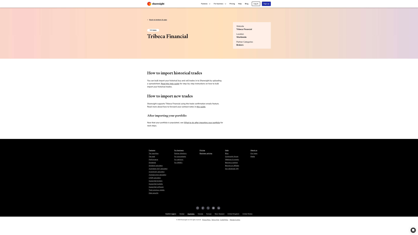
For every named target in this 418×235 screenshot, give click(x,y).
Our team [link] (253, 153)
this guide (201, 106)
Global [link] (182, 214)
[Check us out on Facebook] (203, 208)
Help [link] (240, 4)
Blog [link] (246, 4)
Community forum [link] (231, 156)
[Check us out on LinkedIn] (218, 208)
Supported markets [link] (156, 184)
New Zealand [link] (219, 214)
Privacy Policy (206, 220)
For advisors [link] (178, 160)
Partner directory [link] (180, 153)
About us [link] (253, 150)
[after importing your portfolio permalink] (146, 115)
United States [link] (248, 214)
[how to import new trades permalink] (146, 96)
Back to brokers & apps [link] (158, 20)
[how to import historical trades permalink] (146, 73)
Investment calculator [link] (157, 172)
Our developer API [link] (232, 169)
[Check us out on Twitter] (208, 208)
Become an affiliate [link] (232, 166)
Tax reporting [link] (153, 153)
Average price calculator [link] (157, 175)
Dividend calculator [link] (156, 166)
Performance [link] (153, 160)
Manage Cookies (235, 220)
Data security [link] (153, 193)
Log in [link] (256, 4)
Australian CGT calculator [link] (158, 169)
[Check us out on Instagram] (197, 208)
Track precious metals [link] (157, 190)
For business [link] (179, 150)
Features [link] (152, 150)
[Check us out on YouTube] (213, 208)
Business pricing (206, 153)
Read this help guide (170, 83)
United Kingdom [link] (233, 214)
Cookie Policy (224, 220)
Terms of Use (215, 220)
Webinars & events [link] (232, 160)
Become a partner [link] (231, 163)
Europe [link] (209, 214)
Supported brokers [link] (156, 181)
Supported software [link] (156, 187)
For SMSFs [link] (178, 163)
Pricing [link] (232, 4)
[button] (413, 230)
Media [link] (252, 156)
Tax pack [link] (152, 156)
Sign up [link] (266, 4)
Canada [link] (200, 214)
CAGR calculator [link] (155, 178)
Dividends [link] (152, 163)
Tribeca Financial (244, 29)
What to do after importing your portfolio (202, 122)
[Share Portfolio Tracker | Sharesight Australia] (155, 4)
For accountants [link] (180, 156)
